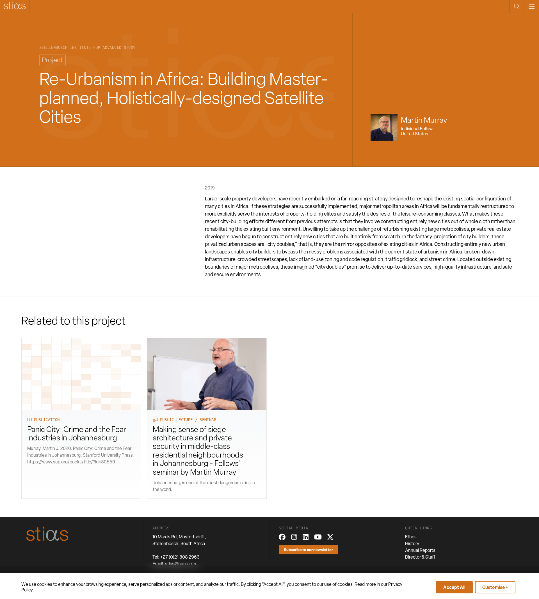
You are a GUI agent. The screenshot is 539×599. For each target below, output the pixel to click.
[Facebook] (282, 537)
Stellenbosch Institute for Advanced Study (87, 47)
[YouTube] (318, 537)
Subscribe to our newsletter (308, 549)
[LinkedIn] (306, 537)
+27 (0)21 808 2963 (180, 557)
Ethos (411, 537)
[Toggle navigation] (531, 6)
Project (52, 60)
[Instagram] (294, 537)
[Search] (516, 6)
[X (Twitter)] (330, 537)
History (412, 544)
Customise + (495, 587)
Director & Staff (420, 557)
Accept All (454, 587)
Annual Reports (420, 550)
